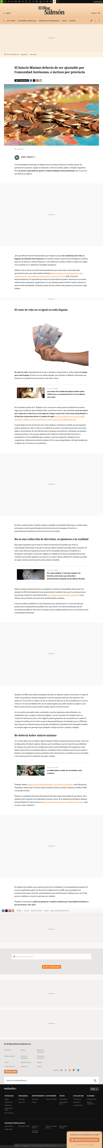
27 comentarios (23, 80)
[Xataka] (1, 1)
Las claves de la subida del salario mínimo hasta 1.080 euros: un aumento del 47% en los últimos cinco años (66, 394)
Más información (66, 1146)
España (72, 21)
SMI (47, 910)
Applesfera (8, 1105)
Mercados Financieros (41, 1051)
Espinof (34, 1102)
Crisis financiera (10, 1066)
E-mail (40, 80)
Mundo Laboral (9, 1056)
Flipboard (91, 21)
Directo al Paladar (51, 1099)
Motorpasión (63, 1099)
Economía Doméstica (24, 1057)
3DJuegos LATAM (24, 1126)
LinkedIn (78, 1069)
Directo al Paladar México (51, 1127)
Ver (52, 967)
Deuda (39, 1066)
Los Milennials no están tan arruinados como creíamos (64, 771)
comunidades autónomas (60, 910)
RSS (69, 1069)
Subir (93, 1089)
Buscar (95, 1080)
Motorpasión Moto (63, 1103)
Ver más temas (10, 1071)
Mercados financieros (49, 21)
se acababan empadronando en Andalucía (63, 595)
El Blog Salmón (51, 10)
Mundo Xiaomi (9, 1113)
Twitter (95, 21)
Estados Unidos (26, 1062)
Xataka (7, 1099)
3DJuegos (21, 1099)
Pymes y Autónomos (90, 1103)
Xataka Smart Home (9, 1109)
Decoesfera (77, 1102)
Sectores (11, 21)
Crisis (64, 21)
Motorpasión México (63, 1127)
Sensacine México (35, 1127)
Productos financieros (40, 1057)
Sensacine (35, 1099)
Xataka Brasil (8, 1129)
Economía (8, 1050)
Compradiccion (78, 1105)
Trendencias (77, 1099)
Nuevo (94, 13)
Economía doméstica (27, 21)
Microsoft (33, 54)
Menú (8, 13)
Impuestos (24, 54)
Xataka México (9, 1126)
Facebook (99, 21)
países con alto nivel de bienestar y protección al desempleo (50, 784)
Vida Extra (21, 1102)
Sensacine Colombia (35, 1131)
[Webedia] (10, 1088)
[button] (28, 156)
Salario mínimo (37, 910)
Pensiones (24, 1066)
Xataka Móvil (8, 1102)
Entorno (26, 910)
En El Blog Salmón (52, 388)
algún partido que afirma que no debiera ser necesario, (63, 802)
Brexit (6, 1062)
